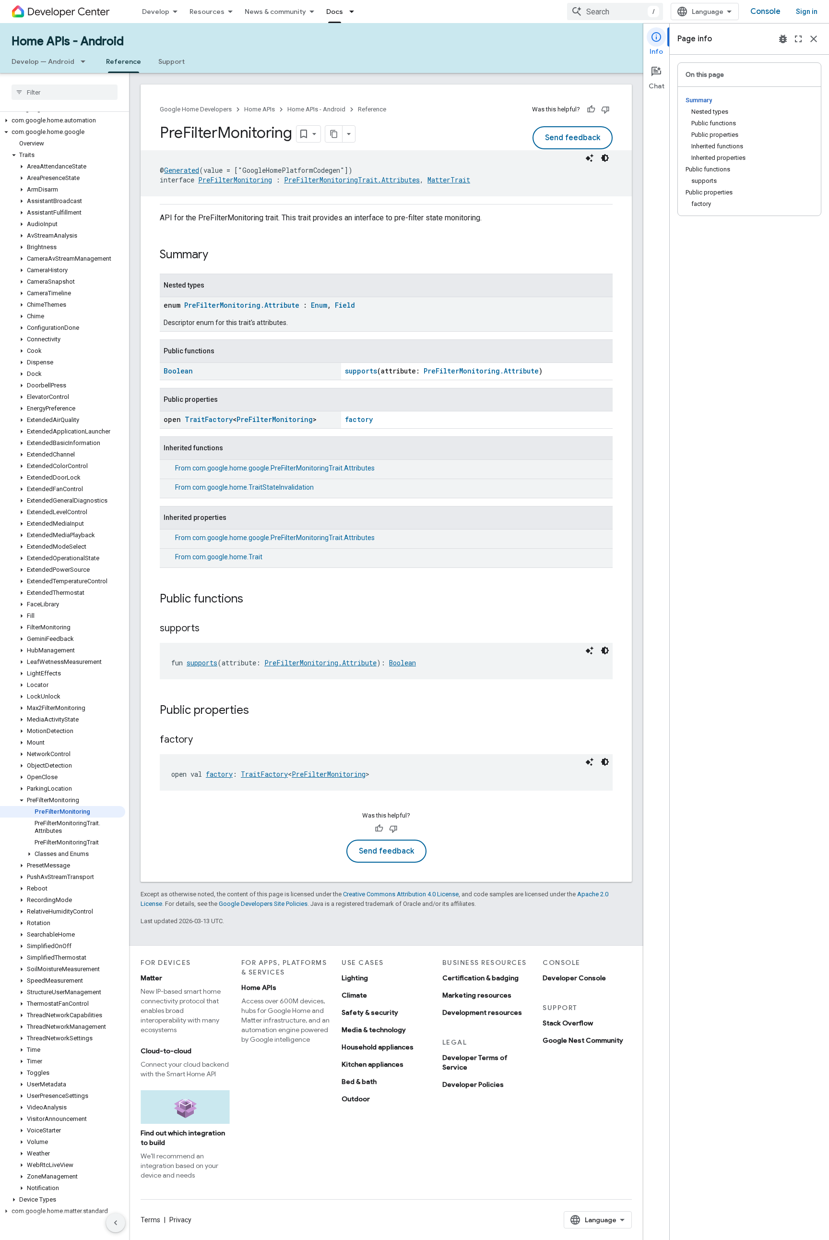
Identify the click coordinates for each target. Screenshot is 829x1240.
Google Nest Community (583, 1040)
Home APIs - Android (68, 41)
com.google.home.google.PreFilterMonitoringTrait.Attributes (283, 468)
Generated (181, 170)
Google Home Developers (196, 109)
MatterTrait (448, 179)
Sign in (806, 11)
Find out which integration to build (183, 1138)
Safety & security (370, 1012)
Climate (354, 995)
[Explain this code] (589, 158)
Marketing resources (476, 995)
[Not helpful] (605, 109)
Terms (150, 1220)
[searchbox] (65, 92)
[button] (62, 120)
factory (359, 419)
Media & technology (374, 1029)
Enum (319, 305)
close (813, 39)
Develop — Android (43, 61)
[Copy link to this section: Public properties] (258, 711)
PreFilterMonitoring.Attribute (241, 305)
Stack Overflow (568, 1023)
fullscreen (798, 39)
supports (361, 370)
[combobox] (615, 11)
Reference (123, 61)
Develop (155, 11)
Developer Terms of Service (475, 1062)
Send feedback (572, 138)
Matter (151, 978)
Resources (207, 11)
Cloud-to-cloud (166, 1051)
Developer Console (574, 978)
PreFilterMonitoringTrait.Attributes (352, 179)
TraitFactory (209, 419)
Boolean (178, 370)
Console (765, 11)
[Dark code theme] (605, 158)
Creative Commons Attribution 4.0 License (401, 894)
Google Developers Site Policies (263, 903)
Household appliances (378, 1047)
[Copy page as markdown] (334, 134)
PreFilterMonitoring (235, 179)
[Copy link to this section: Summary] (217, 255)
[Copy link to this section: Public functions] (252, 599)
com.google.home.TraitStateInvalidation (253, 487)
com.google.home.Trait (227, 557)
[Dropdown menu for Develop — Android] (85, 61)
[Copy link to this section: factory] (202, 740)
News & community (275, 11)
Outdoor (356, 1099)
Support (171, 61)
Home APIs (259, 109)
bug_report (783, 39)
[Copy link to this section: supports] (209, 629)
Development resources (482, 1012)
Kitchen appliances (372, 1064)
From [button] (275, 468)
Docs (334, 11)
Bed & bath (359, 1081)
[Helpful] (591, 109)
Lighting (355, 978)
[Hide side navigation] (115, 1222)
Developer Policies (473, 1084)
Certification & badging (480, 978)
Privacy (180, 1220)
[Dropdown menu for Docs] (354, 11)
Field (345, 305)
